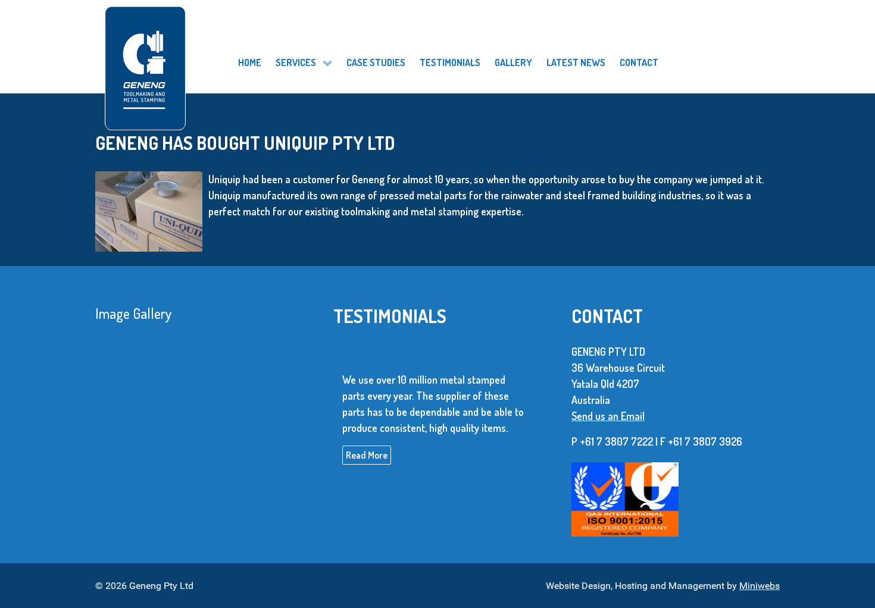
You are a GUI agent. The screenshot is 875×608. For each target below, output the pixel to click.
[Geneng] (191, 53)
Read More (367, 455)
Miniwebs (759, 585)
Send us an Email (608, 415)
